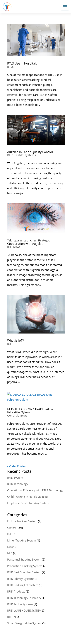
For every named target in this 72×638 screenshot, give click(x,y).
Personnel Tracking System (24, 559)
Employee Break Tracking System (28, 503)
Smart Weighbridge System (24, 623)
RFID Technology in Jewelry (24, 598)
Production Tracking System (24, 566)
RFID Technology (17, 484)
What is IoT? (15, 341)
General (12, 415)
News (17, 246)
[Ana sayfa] (7, 6)
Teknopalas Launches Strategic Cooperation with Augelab (28, 242)
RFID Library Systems (20, 579)
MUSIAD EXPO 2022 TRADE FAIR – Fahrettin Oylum (30, 410)
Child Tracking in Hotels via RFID (27, 496)
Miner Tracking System (21, 540)
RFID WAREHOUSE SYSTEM (24, 610)
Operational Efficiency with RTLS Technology (35, 490)
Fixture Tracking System (22, 521)
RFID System (15, 477)
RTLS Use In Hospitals (22, 63)
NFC (9, 553)
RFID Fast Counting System (24, 572)
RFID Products (16, 591)
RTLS (10, 66)
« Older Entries (16, 466)
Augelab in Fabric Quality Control (30, 152)
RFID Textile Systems (21, 155)
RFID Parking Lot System (22, 585)
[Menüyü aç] (65, 7)
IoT (9, 246)
